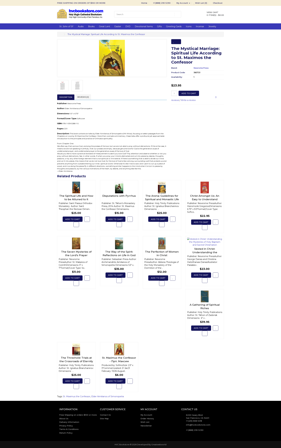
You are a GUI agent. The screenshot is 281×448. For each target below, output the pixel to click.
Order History (147, 418)
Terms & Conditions (69, 429)
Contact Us (105, 415)
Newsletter (146, 425)
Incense (200, 26)
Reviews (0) (83, 97)
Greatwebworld (158, 444)
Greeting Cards (173, 26)
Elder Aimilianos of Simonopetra (107, 396)
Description (65, 97)
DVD (127, 26)
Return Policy (65, 433)
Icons (188, 26)
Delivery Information (69, 422)
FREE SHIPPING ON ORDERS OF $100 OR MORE (81, 3)
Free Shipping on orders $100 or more (78, 415)
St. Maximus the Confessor (76, 396)
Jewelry (212, 26)
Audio (81, 26)
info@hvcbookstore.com (198, 425)
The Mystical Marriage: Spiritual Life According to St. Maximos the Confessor (106, 34)
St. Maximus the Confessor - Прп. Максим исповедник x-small (119, 361)
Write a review (188, 100)
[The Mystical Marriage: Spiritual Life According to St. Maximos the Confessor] (112, 58)
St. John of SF (66, 26)
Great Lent (104, 26)
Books (91, 26)
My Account (146, 415)
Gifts (159, 26)
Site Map (104, 418)
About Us (63, 418)
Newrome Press (201, 68)
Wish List (144, 422)
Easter (117, 26)
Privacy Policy (66, 425)
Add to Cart (188, 93)
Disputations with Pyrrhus (119, 195)
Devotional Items (144, 26)
